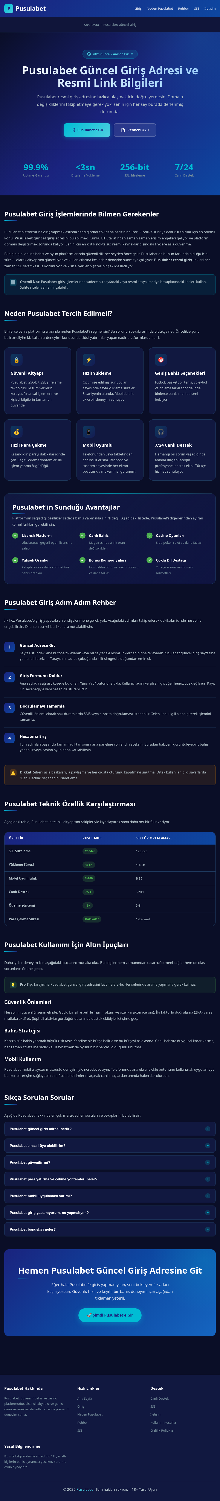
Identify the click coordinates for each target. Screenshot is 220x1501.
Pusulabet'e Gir (90, 130)
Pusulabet (84, 1489)
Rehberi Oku (138, 130)
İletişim (210, 8)
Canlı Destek (159, 1398)
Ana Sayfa (84, 1398)
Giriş (138, 8)
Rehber (183, 8)
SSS (196, 8)
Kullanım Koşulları (163, 1422)
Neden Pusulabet (160, 8)
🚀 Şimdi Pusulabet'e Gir (110, 1315)
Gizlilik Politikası (162, 1430)
